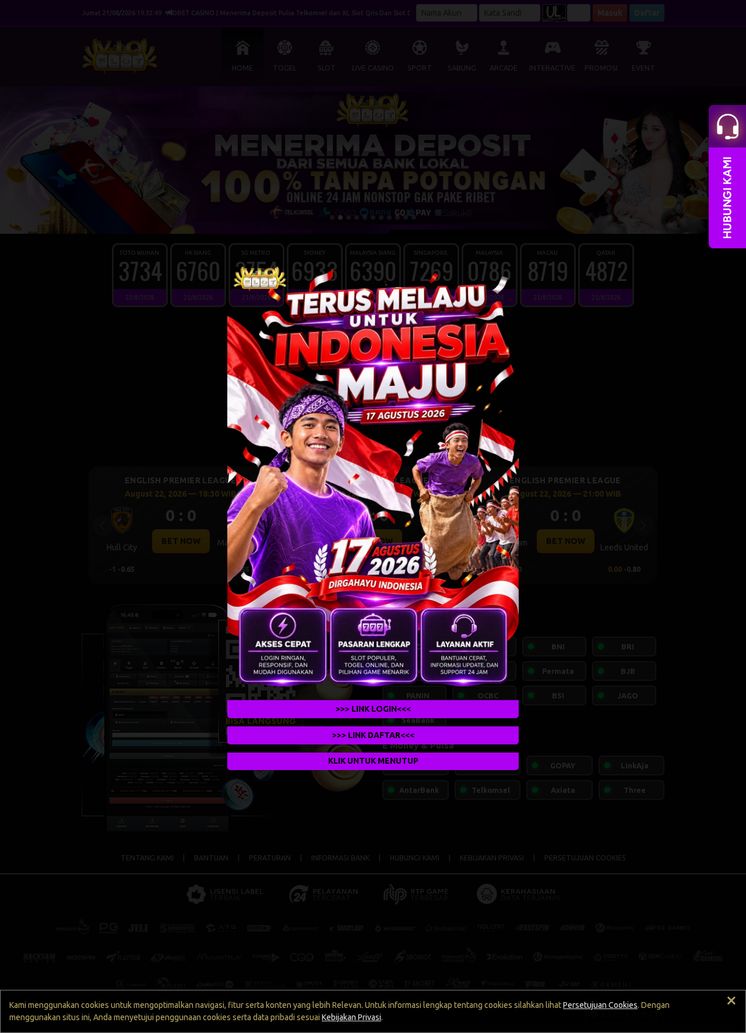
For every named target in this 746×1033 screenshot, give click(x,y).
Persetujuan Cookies (600, 1005)
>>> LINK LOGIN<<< (373, 709)
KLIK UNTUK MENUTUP (373, 760)
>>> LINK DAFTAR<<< (373, 735)
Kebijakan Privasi (351, 1017)
